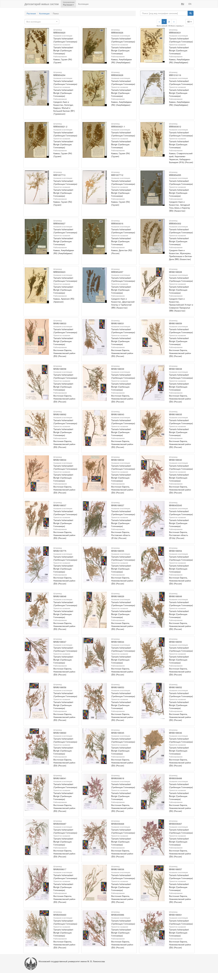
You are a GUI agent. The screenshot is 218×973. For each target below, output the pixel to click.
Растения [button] (67, 4)
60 (188, 21)
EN (189, 3)
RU (182, 3)
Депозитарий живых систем (41, 4)
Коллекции (83, 3)
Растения (31, 13)
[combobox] (41, 21)
